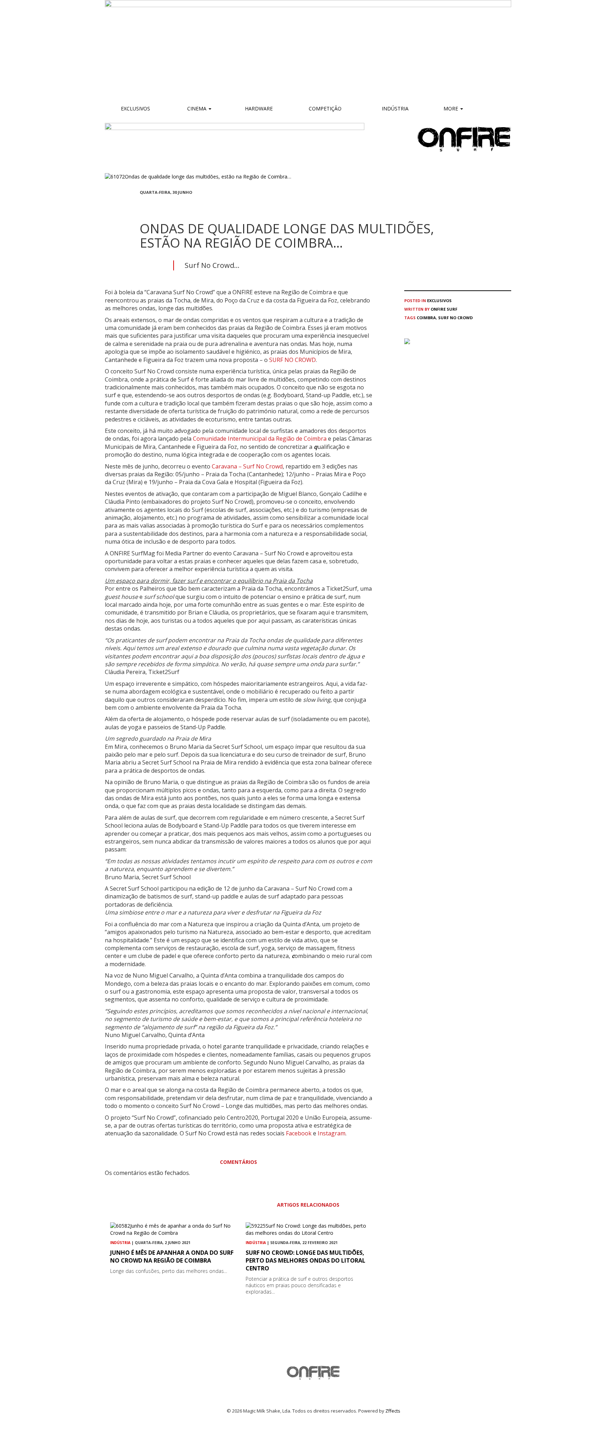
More (451, 108)
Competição (324, 108)
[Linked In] (176, 205)
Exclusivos (135, 108)
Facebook (299, 1133)
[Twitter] (159, 205)
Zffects (392, 1411)
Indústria (394, 108)
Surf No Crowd (455, 317)
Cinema (197, 108)
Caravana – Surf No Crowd (247, 466)
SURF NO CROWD (292, 360)
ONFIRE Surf (444, 309)
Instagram (331, 1133)
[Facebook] (142, 205)
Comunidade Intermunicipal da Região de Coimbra (260, 438)
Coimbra (426, 317)
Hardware (259, 108)
